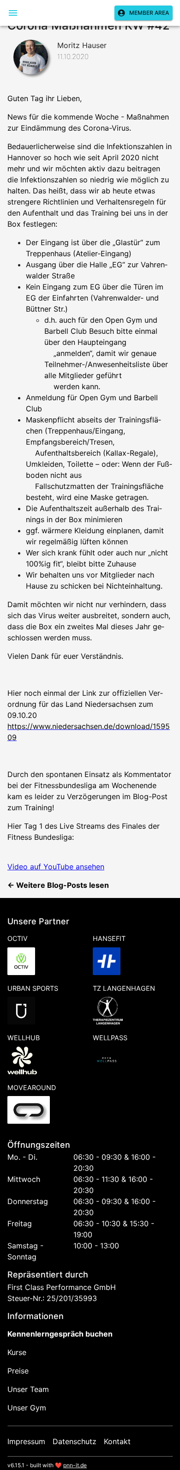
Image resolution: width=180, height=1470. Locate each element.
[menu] (13, 13)
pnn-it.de (75, 1465)
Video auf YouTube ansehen (55, 866)
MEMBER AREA (149, 12)
